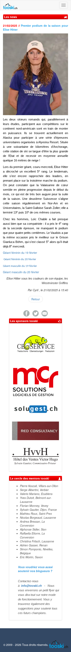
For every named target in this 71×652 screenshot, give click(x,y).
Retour (35, 299)
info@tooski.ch (31, 586)
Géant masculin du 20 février (21, 272)
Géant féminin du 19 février (20, 253)
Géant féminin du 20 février (20, 259)
